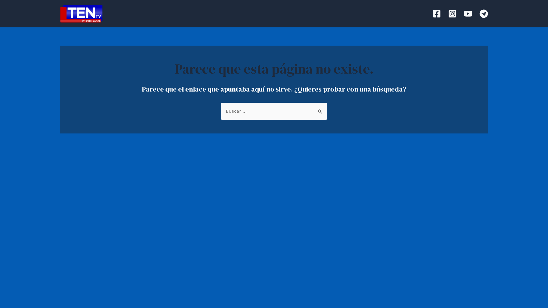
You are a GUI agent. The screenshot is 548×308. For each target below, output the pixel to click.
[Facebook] (436, 13)
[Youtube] (468, 13)
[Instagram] (452, 13)
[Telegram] (484, 13)
